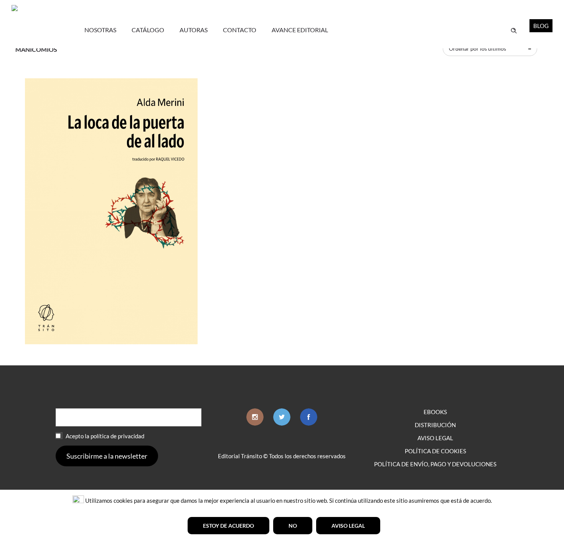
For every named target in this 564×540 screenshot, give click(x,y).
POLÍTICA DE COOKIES (435, 451)
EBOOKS (435, 411)
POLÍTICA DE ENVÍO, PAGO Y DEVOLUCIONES (435, 464)
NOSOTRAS (100, 29)
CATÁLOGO (148, 29)
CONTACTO (239, 29)
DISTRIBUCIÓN (435, 424)
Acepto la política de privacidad (104, 436)
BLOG (541, 25)
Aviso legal (348, 525)
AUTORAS (194, 29)
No (293, 525)
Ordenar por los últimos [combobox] (477, 48)
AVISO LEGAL (435, 437)
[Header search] (513, 30)
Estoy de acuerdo (228, 525)
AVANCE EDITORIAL (300, 29)
